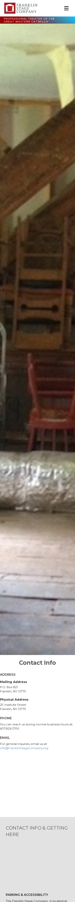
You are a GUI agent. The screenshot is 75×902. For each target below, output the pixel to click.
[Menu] (66, 8)
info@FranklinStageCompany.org (24, 748)
